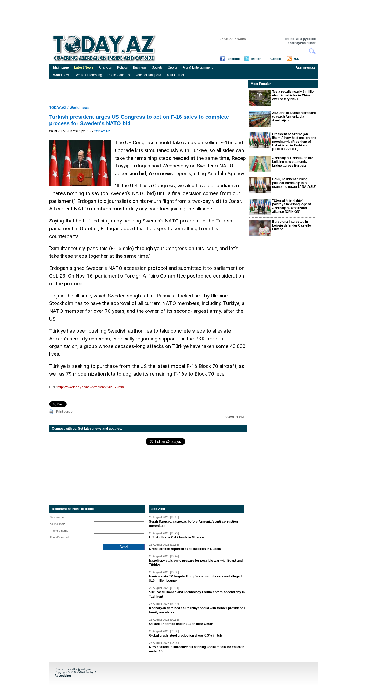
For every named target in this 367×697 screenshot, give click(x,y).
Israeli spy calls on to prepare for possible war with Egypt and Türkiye (196, 563)
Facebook (233, 59)
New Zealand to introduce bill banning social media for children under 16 (196, 649)
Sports (172, 67)
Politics (122, 67)
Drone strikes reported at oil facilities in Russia (185, 549)
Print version (65, 412)
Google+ (276, 59)
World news (61, 75)
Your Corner (175, 75)
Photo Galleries (118, 75)
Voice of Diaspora (148, 75)
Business (139, 67)
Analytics (105, 67)
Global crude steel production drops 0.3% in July (186, 635)
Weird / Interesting (89, 75)
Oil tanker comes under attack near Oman (181, 624)
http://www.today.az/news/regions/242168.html (91, 387)
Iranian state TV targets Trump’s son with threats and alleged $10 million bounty (195, 578)
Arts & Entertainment (198, 67)
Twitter (255, 59)
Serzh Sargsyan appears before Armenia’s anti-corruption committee (193, 524)
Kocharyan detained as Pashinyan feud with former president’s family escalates (197, 610)
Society (157, 67)
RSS (296, 59)
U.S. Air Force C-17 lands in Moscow (176, 537)
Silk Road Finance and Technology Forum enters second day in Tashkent (197, 594)
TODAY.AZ (57, 108)
